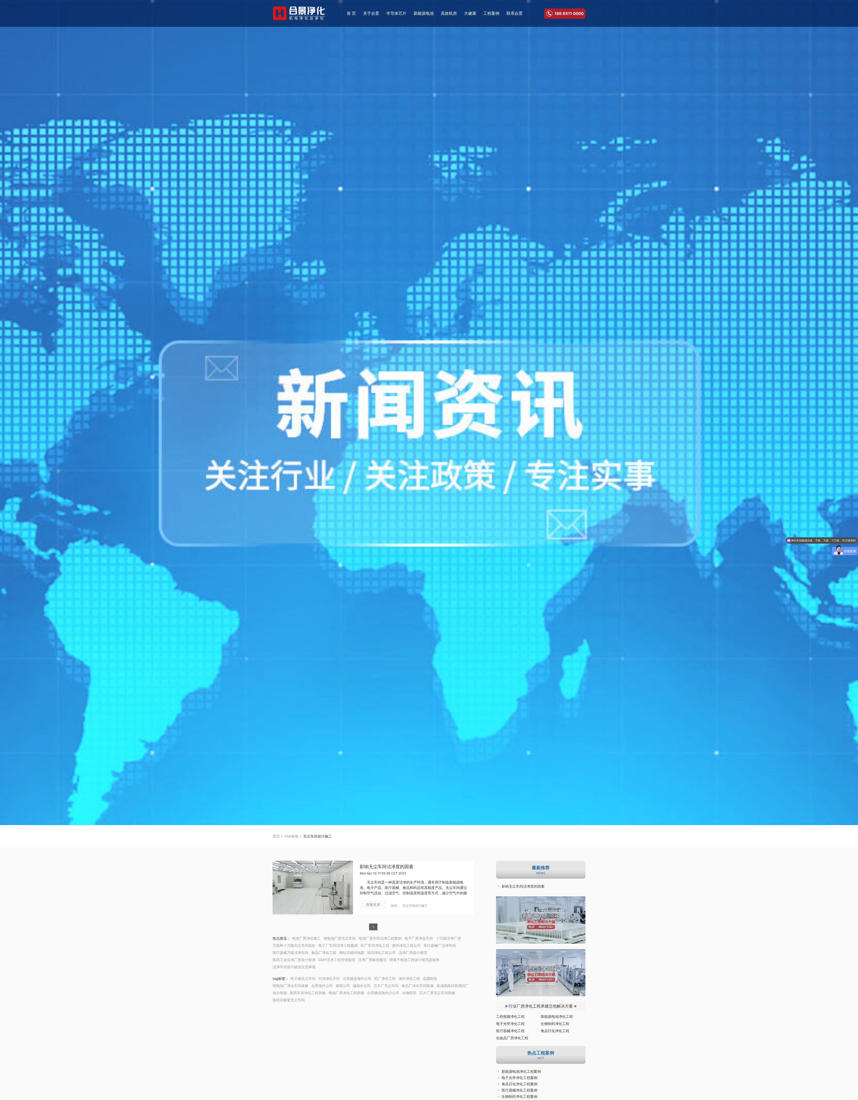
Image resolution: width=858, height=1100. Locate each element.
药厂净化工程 (385, 978)
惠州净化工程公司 (406, 945)
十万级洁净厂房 (448, 938)
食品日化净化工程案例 (519, 1084)
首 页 (351, 13)
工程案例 (491, 13)
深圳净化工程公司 (381, 952)
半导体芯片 (396, 13)
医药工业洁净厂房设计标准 (294, 960)
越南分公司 (362, 985)
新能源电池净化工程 (557, 1016)
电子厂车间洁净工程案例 (338, 945)
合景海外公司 (322, 985)
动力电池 (280, 993)
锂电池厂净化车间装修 (290, 985)
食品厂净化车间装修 (418, 985)
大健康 (470, 13)
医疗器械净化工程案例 (519, 1090)
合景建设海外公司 (357, 978)
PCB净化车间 (329, 978)
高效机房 (449, 13)
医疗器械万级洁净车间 (290, 952)
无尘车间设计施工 (414, 905)
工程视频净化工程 (510, 1016)
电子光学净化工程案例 (519, 1077)
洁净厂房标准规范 (372, 960)
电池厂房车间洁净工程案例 (380, 938)
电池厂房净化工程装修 (346, 993)
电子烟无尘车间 (302, 978)
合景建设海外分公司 (383, 993)
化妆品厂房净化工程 (512, 1038)
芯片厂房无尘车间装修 (437, 993)
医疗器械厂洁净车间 (440, 945)
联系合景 (515, 13)
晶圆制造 (430, 978)
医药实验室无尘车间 (289, 1000)
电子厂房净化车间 (418, 938)
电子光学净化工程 (510, 1023)
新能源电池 (424, 13)
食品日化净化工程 (555, 1031)
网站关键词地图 (351, 952)
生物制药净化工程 (555, 1023)
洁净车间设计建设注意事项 (294, 967)
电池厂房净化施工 (306, 938)
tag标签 (279, 978)
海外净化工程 (409, 978)
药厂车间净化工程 (375, 945)
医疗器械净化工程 (510, 1031)
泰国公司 (343, 985)
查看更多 (373, 904)
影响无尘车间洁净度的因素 (386, 866)
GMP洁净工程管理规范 (336, 960)
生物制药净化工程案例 (519, 1096)
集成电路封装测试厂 (453, 985)
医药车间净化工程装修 (308, 993)
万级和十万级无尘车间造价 (294, 945)
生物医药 (409, 993)
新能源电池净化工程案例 (521, 1071)
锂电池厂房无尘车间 (340, 938)
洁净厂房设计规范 (413, 952)
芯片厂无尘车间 (386, 985)
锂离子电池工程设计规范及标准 (414, 960)
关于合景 (371, 13)
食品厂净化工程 (323, 952)
